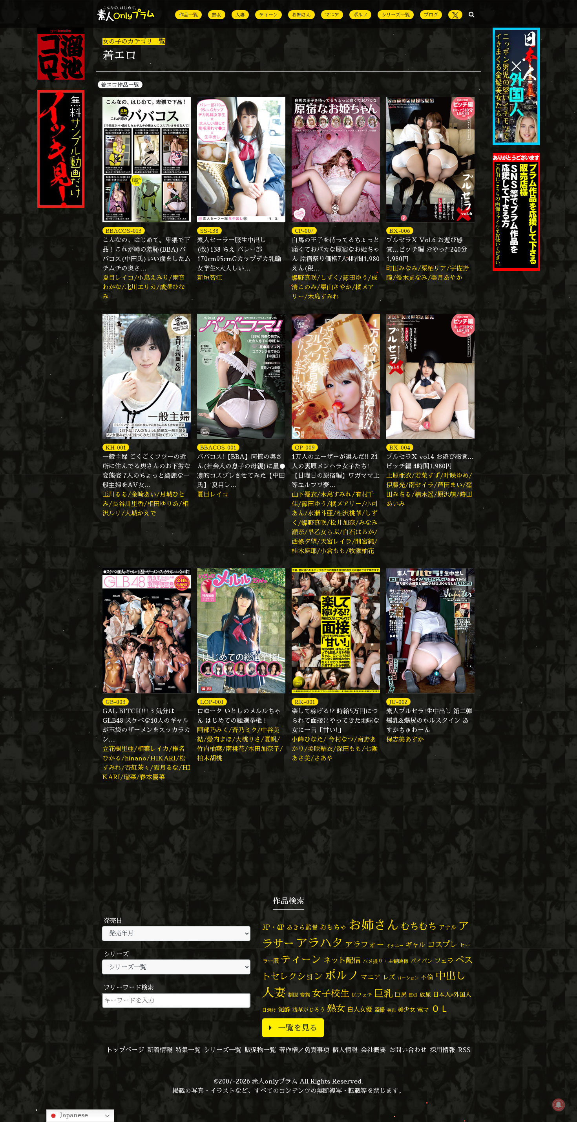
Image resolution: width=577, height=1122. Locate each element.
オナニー (395, 945)
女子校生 (331, 993)
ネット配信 (342, 960)
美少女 (406, 1009)
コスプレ (442, 944)
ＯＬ (440, 1008)
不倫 (427, 977)
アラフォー (364, 944)
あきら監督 (302, 927)
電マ (423, 1009)
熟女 (216, 14)
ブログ (431, 14)
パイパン (422, 961)
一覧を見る (297, 1027)
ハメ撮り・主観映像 (386, 961)
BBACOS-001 (218, 447)
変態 (305, 994)
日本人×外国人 (452, 994)
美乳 (391, 1010)
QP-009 (305, 447)
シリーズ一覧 (396, 14)
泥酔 (284, 1009)
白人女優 (359, 1009)
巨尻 (401, 994)
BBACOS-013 (124, 230)
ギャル (415, 944)
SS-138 (209, 230)
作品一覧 (188, 14)
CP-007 (304, 230)
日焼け (269, 1010)
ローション (408, 978)
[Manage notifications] (558, 1104)
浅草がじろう (308, 1009)
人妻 (240, 14)
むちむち (419, 926)
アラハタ (319, 943)
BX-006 (399, 230)
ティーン (268, 14)
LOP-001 (212, 701)
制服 (293, 994)
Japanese (73, 1115)
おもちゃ (333, 927)
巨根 (413, 995)
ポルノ (360, 14)
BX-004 (399, 447)
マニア (332, 14)
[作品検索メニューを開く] (472, 14)
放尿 (425, 994)
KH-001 (116, 447)
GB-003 (116, 701)
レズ (389, 977)
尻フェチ (362, 995)
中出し (450, 976)
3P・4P (273, 927)
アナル (447, 927)
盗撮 (379, 1010)
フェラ (444, 960)
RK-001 (305, 701)
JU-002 (398, 701)
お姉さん (301, 14)
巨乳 (383, 993)
